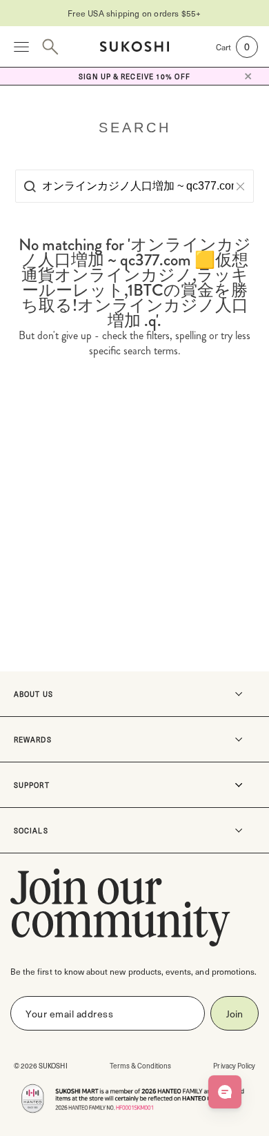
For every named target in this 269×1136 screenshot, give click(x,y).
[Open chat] (224, 1091)
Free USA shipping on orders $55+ (134, 13)
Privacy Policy (234, 1065)
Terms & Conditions (141, 1065)
